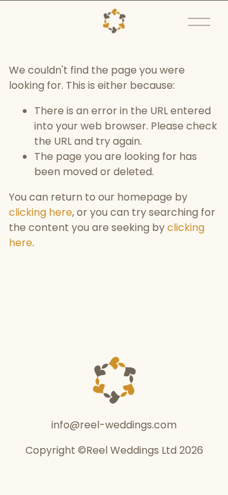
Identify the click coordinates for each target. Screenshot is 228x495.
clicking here (40, 212)
